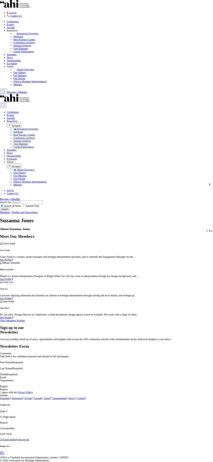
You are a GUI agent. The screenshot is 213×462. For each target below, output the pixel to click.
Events (10, 24)
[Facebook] (2, 454)
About (47, 398)
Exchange (12, 63)
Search (4, 209)
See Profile (6, 259)
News (10, 57)
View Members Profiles (12, 320)
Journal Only (32, 205)
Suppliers (11, 54)
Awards (11, 27)
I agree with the (17, 392)
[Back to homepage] (106, 4)
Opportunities (14, 60)
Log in (12, 12)
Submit (3, 395)
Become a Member (17, 92)
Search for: (6, 202)
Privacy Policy (25, 392)
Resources (17, 398)
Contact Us (16, 15)
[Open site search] (3, 91)
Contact (81, 398)
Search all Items (12, 205)
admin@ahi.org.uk (19, 439)
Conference (13, 21)
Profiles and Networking (25, 212)
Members (5, 212)
